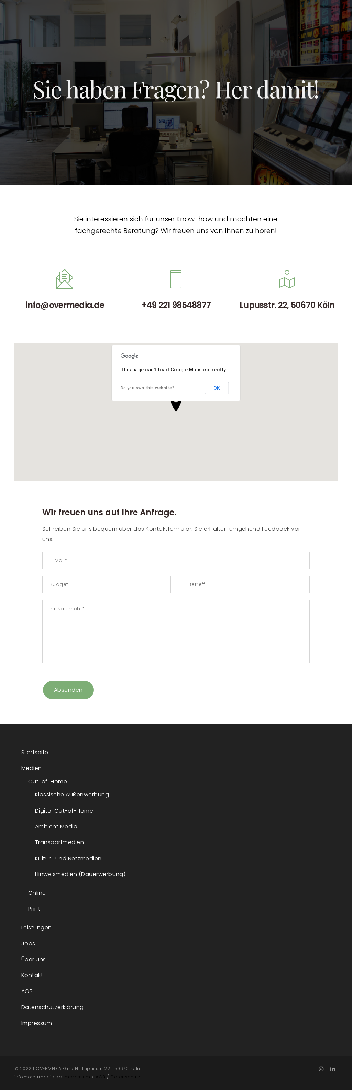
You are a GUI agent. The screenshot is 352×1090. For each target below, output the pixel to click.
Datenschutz (125, 1077)
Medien (31, 768)
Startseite (34, 752)
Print (34, 909)
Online (37, 893)
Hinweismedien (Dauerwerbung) (80, 874)
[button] (176, 404)
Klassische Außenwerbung (72, 795)
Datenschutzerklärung (52, 1007)
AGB (27, 991)
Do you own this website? (148, 388)
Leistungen (36, 927)
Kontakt (32, 975)
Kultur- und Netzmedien (68, 858)
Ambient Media (56, 826)
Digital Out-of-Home (64, 811)
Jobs (28, 944)
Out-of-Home (47, 781)
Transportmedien (59, 842)
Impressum (36, 1023)
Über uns (33, 959)
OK (216, 388)
